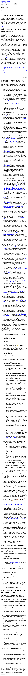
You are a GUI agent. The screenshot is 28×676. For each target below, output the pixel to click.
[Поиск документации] (15, 4)
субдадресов (6, 197)
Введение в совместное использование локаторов (13, 26)
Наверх (2, 674)
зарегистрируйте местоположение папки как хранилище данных (13, 56)
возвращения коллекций (21, 268)
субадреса (24, 182)
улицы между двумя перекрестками (14, 280)
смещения (22, 140)
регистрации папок (11, 437)
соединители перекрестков (10, 141)
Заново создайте (12, 100)
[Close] (1, 10)
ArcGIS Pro (3, 2)
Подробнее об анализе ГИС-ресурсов (12, 504)
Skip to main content (5, 1)
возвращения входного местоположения (14, 292)
